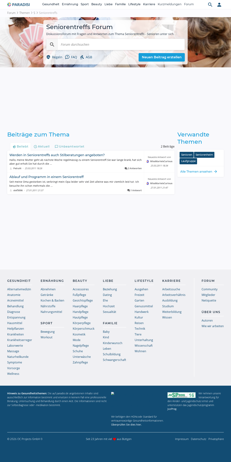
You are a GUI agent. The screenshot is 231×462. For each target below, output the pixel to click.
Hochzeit (109, 306)
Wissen (167, 317)
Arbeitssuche (171, 289)
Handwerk (142, 312)
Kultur (139, 317)
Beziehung (110, 289)
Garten (139, 300)
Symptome (14, 362)
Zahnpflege (80, 362)
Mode (76, 340)
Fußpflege (79, 295)
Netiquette (209, 300)
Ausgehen (141, 289)
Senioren (186, 154)
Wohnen (140, 351)
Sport (85, 4)
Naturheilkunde (18, 357)
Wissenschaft (144, 346)
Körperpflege (82, 323)
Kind (106, 337)
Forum (189, 4)
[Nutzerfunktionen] (219, 4)
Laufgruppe (188, 161)
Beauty (96, 4)
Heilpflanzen (15, 329)
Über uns (211, 312)
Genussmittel (144, 306)
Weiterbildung (172, 312)
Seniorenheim (204, 154)
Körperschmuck (83, 329)
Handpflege (80, 312)
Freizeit (139, 295)
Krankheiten (15, 334)
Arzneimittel (15, 300)
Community (209, 289)
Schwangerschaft (114, 360)
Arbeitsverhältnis (174, 295)
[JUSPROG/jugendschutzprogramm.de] (181, 395)
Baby (106, 332)
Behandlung (15, 306)
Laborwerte (15, 346)
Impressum (182, 439)
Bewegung (48, 332)
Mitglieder (208, 295)
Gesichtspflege (83, 300)
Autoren (207, 320)
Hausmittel (14, 323)
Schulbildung (112, 354)
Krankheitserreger (19, 340)
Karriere (149, 4)
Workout (47, 337)
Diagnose (13, 312)
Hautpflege (80, 317)
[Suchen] (52, 44)
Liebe (108, 4)
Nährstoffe (48, 306)
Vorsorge (13, 368)
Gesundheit (50, 4)
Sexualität (109, 312)
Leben (107, 349)
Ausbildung (170, 300)
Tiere (138, 334)
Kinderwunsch (112, 343)
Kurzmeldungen (170, 4)
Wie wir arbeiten (213, 326)
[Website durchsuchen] (210, 4)
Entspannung (16, 317)
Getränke (47, 295)
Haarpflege (80, 306)
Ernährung (70, 4)
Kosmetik (79, 334)
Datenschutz (198, 439)
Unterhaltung (144, 340)
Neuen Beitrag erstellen (162, 57)
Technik (140, 329)
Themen (24, 13)
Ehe (105, 300)
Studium (168, 306)
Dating (107, 295)
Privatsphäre (216, 439)
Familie (120, 4)
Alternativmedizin (19, 289)
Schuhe (78, 351)
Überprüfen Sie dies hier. (126, 424)
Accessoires (81, 289)
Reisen (139, 323)
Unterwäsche (82, 357)
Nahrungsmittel (51, 312)
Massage (13, 351)
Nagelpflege (81, 346)
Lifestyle (134, 4)
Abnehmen (48, 289)
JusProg (171, 409)
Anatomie (13, 295)
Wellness (13, 374)
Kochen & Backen (52, 300)
